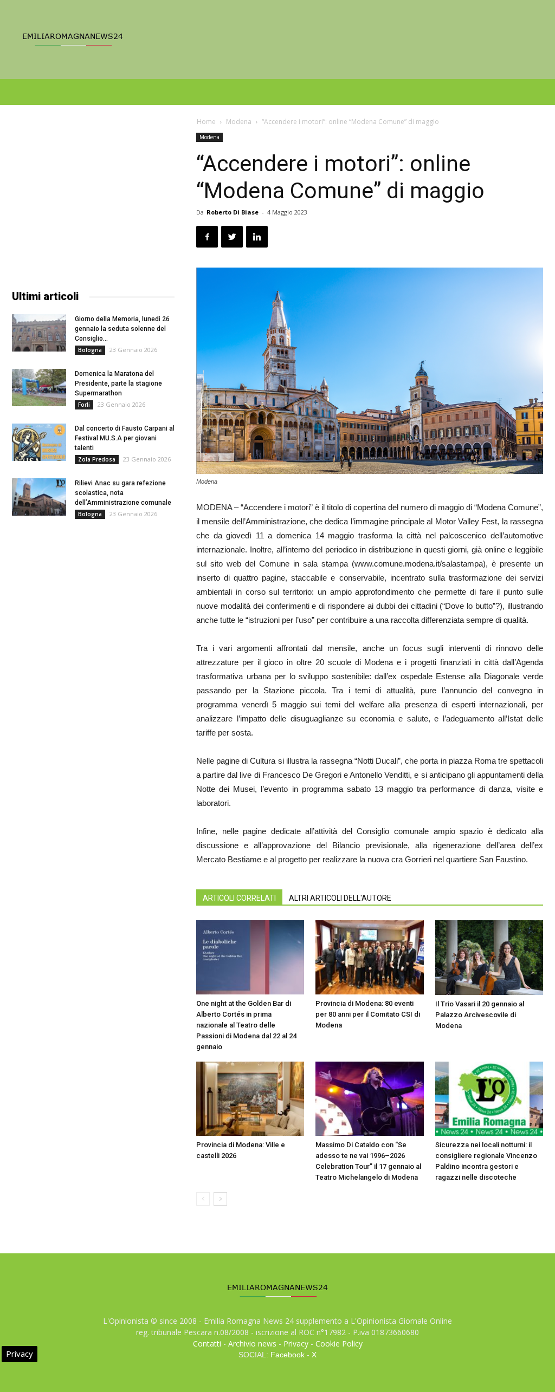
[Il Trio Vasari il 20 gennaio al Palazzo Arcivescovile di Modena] (489, 957)
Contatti (207, 1343)
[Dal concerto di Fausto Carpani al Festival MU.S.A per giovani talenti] (39, 442)
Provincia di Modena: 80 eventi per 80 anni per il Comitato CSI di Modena (367, 1014)
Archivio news (252, 1343)
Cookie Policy (339, 1343)
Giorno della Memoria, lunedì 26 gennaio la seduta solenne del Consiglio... (122, 328)
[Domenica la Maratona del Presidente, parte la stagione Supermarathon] (39, 387)
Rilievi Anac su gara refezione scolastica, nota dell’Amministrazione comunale (123, 492)
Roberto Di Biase (232, 212)
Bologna (90, 350)
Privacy (295, 1343)
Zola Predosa (96, 459)
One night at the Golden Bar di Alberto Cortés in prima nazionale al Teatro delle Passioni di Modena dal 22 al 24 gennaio (246, 1025)
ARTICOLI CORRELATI (239, 898)
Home (206, 121)
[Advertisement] (93, 200)
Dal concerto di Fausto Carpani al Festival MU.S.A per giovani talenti (125, 438)
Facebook (287, 1354)
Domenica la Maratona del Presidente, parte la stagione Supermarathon (118, 383)
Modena (238, 121)
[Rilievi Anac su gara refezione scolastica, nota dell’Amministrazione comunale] (39, 497)
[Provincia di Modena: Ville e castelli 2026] (250, 1099)
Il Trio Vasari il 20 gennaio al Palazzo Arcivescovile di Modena (479, 1015)
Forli (84, 404)
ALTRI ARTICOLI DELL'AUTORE (340, 898)
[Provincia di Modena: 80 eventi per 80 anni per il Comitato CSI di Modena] (369, 957)
